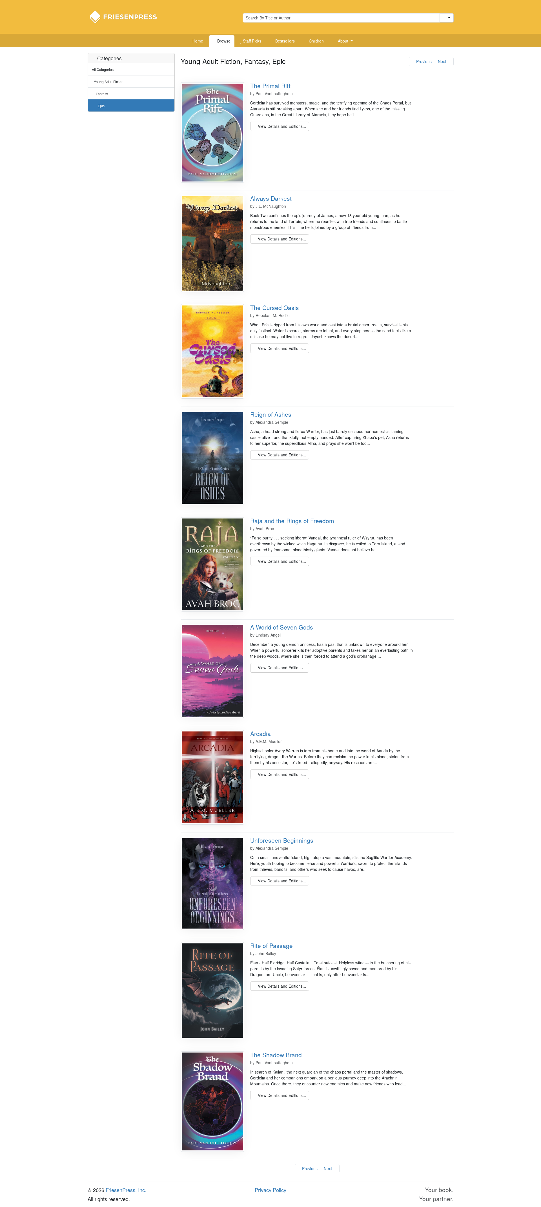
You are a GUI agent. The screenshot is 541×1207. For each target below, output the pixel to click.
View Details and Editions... (281, 126)
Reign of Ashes (270, 414)
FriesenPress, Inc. (126, 1189)
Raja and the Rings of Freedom (292, 520)
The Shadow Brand (276, 1054)
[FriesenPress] (127, 16)
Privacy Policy (270, 1189)
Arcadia (260, 733)
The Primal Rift (270, 85)
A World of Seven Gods (281, 627)
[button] (343, 41)
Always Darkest (271, 198)
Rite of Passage (271, 945)
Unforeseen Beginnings (281, 840)
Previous (423, 61)
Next (442, 61)
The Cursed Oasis (274, 307)
